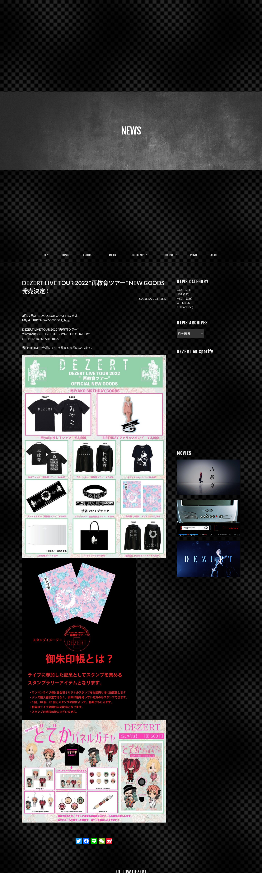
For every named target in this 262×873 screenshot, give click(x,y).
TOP (46, 255)
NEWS (65, 255)
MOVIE (193, 255)
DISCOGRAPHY (139, 255)
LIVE (180, 294)
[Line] (94, 841)
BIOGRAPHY (170, 255)
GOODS (213, 255)
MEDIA (112, 255)
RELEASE (182, 307)
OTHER (181, 302)
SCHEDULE (89, 255)
